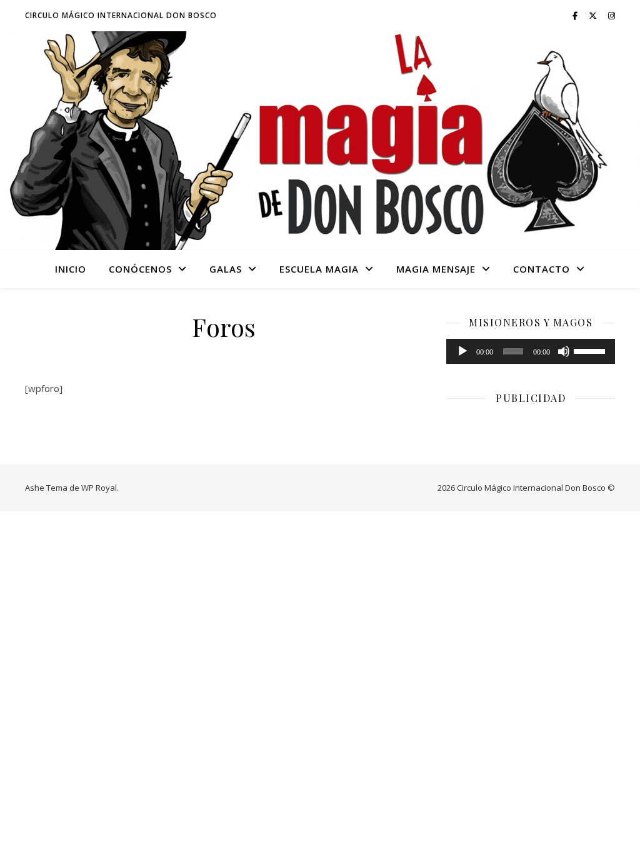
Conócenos (140, 269)
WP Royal (99, 487)
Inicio (70, 269)
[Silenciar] (564, 351)
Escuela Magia (319, 269)
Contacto (541, 269)
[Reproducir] (462, 351)
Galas (225, 269)
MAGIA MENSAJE (436, 269)
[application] (530, 351)
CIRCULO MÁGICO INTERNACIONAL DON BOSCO (121, 15)
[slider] (591, 350)
